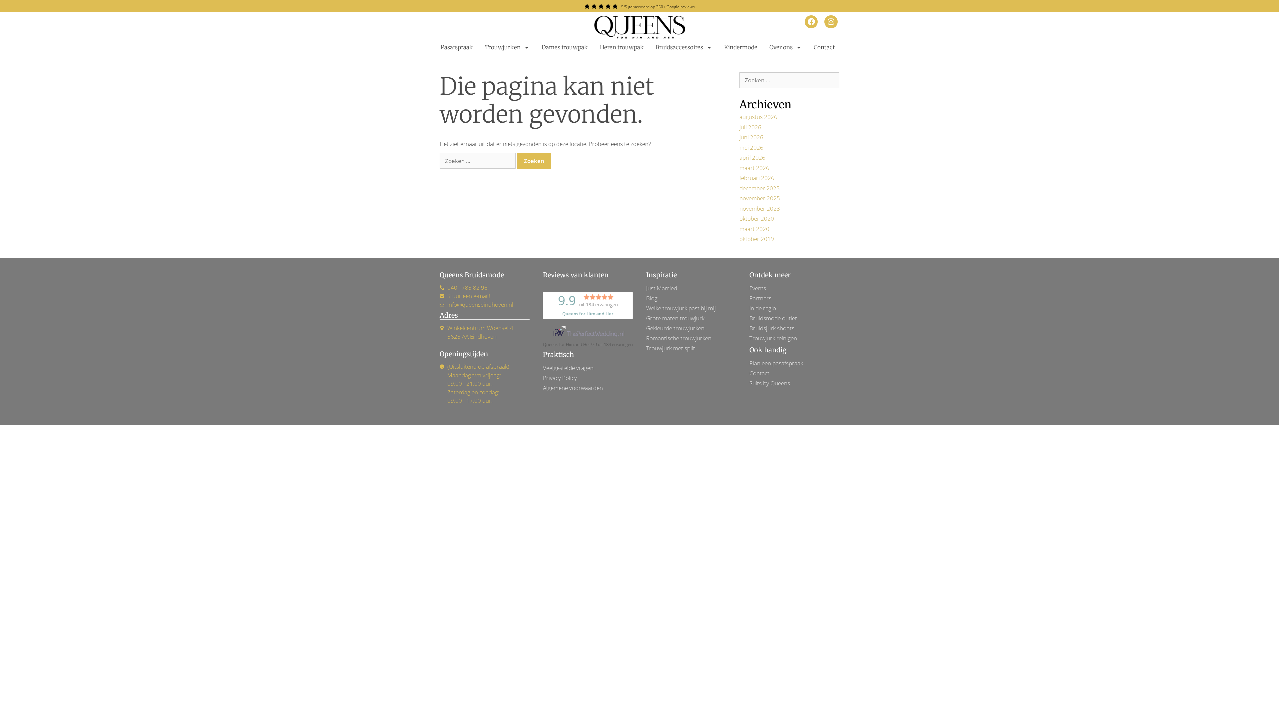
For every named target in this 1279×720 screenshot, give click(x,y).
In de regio (762, 308)
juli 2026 (750, 127)
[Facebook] (811, 22)
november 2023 (759, 208)
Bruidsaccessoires (679, 47)
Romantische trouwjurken (678, 338)
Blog (651, 298)
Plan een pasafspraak (776, 363)
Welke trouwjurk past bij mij (681, 308)
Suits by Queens (769, 383)
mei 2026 (751, 147)
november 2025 (759, 198)
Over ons (781, 47)
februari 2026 (756, 178)
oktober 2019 (756, 239)
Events (757, 288)
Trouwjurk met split (670, 348)
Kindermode (740, 47)
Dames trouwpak (565, 47)
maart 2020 (754, 229)
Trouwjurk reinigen (773, 338)
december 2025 (759, 188)
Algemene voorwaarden (573, 388)
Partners (760, 298)
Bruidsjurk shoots (771, 328)
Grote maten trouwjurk (675, 318)
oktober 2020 (756, 218)
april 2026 (752, 157)
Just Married (661, 288)
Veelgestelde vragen (568, 368)
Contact (824, 47)
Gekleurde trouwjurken (675, 328)
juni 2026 (751, 137)
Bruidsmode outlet (773, 318)
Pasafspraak (457, 47)
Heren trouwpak (622, 47)
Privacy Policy (560, 378)
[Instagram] (831, 22)
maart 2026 (754, 168)
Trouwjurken (503, 47)
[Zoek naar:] (478, 161)
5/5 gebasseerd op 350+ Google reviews (658, 7)
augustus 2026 (758, 117)
